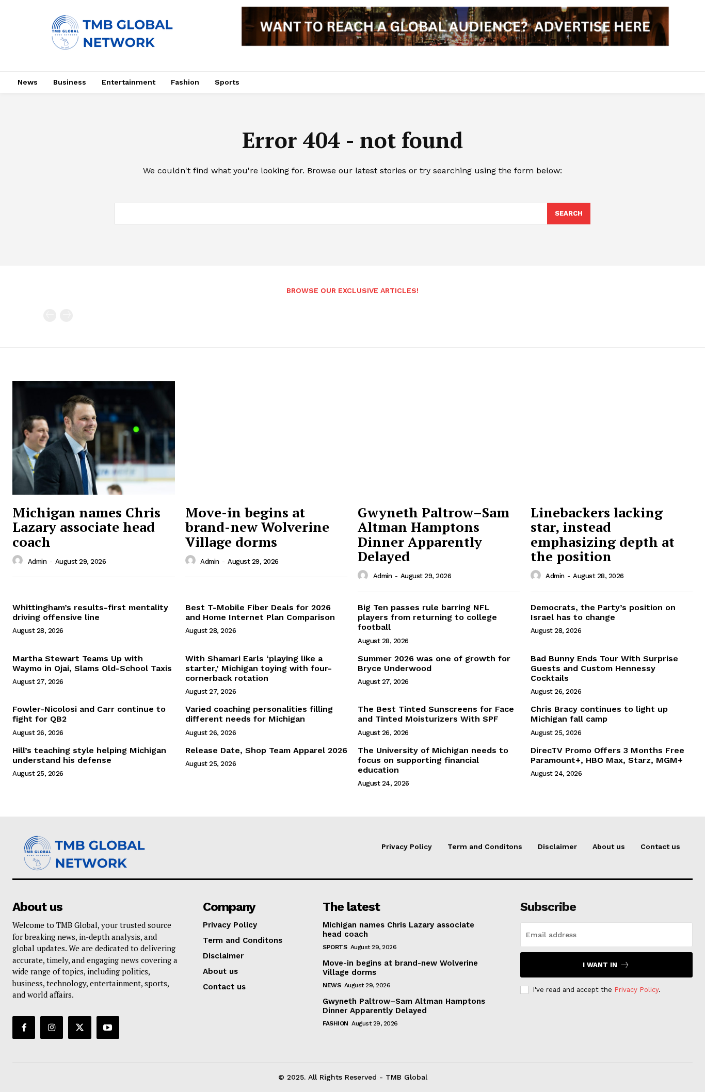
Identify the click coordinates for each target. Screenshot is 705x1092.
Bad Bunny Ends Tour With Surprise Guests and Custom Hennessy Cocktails (604, 668)
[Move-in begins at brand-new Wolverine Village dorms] (266, 438)
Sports (335, 947)
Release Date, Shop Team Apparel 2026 (266, 750)
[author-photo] (19, 560)
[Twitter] (79, 1027)
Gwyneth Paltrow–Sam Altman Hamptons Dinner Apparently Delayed (433, 534)
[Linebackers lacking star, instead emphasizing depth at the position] (612, 438)
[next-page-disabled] (66, 315)
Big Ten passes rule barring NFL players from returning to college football (427, 617)
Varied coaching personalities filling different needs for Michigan (259, 714)
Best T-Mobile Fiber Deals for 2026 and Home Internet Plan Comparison (260, 612)
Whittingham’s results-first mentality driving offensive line (90, 612)
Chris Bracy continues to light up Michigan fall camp (599, 714)
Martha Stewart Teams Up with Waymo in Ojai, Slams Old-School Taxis (92, 663)
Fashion (335, 1023)
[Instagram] (51, 1027)
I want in (600, 965)
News (332, 985)
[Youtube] (108, 1027)
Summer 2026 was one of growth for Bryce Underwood (434, 663)
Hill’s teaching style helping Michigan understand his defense (89, 755)
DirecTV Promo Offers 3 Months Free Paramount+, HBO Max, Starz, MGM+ (607, 755)
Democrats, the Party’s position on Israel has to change (603, 612)
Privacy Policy (636, 989)
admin (37, 561)
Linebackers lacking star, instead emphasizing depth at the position (603, 534)
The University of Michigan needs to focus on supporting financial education (433, 760)
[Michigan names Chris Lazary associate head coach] (93, 438)
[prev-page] (49, 315)
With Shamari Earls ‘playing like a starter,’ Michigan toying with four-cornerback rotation (258, 668)
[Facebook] (23, 1027)
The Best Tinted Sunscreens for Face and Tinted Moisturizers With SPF (436, 714)
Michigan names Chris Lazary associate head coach (86, 526)
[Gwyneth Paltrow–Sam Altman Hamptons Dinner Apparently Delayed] (439, 438)
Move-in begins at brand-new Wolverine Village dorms (257, 526)
